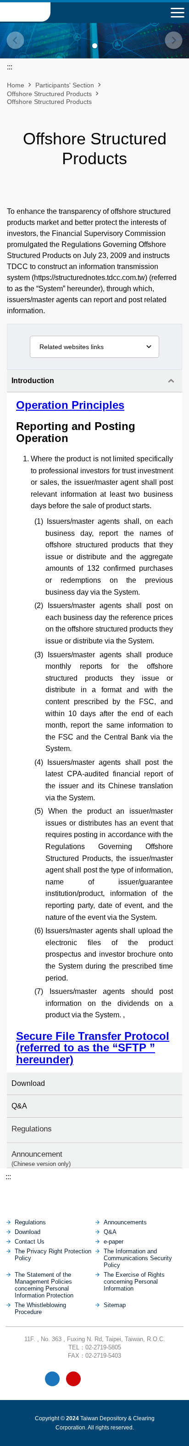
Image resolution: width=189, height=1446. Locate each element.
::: (8, 1177)
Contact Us (29, 1241)
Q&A (19, 1106)
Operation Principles (70, 405)
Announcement (41, 1158)
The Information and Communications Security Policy (138, 1258)
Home (15, 85)
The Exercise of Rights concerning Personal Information (134, 1281)
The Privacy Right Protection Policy (53, 1255)
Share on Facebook (87, 192)
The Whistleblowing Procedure (40, 1308)
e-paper (113, 1241)
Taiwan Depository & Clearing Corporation (25, 12)
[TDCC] (94, 1195)
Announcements (125, 1222)
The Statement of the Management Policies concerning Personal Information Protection (44, 1285)
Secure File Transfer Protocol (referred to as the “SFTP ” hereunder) (92, 1048)
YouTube (73, 1378)
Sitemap (115, 1305)
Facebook (52, 1378)
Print (71, 192)
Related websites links (71, 346)
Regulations (31, 1128)
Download (28, 1083)
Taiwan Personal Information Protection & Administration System (116, 1378)
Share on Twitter (118, 192)
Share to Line (102, 192)
